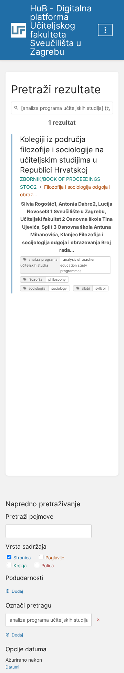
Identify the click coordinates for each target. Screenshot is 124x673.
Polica (47, 565)
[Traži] (17, 108)
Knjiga (20, 565)
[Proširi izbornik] (105, 30)
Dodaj (17, 591)
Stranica (22, 557)
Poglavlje (54, 557)
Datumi (12, 667)
